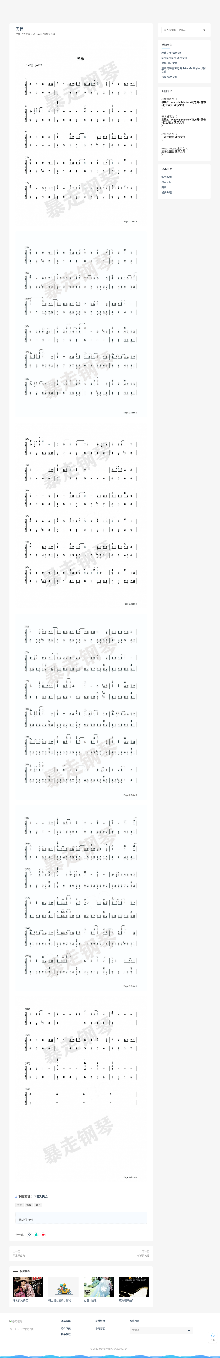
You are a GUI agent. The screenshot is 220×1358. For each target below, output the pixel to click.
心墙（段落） (91, 1300)
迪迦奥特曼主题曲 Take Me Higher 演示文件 (183, 70)
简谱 (28, 1205)
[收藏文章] (29, 1234)
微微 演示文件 (169, 77)
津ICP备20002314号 (119, 1349)
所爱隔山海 (19, 1256)
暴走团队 (166, 182)
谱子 (38, 1205)
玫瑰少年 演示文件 (172, 53)
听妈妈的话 (143, 1256)
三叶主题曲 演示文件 (173, 137)
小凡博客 (100, 1329)
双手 (19, 1205)
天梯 (19, 29)
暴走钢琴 (23, 1220)
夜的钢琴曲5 (126, 1300)
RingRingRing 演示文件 (174, 58)
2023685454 (28, 34)
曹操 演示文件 (169, 63)
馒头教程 (166, 192)
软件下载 (66, 1329)
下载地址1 (41, 1196)
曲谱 (164, 187)
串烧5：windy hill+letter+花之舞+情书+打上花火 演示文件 (183, 104)
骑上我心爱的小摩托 (59, 1300)
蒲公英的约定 (20, 1300)
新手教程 (166, 177)
